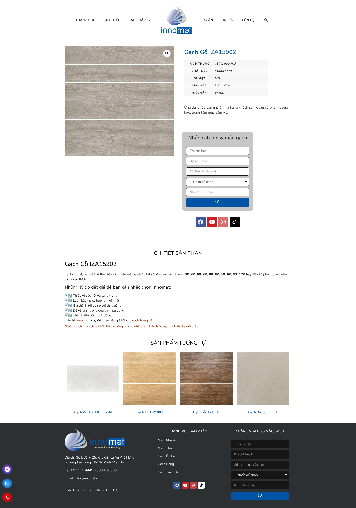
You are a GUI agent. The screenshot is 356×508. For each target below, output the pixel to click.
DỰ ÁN (207, 20)
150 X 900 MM (225, 63)
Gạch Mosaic (167, 440)
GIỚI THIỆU (112, 20)
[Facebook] (201, 222)
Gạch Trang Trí (168, 472)
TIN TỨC (227, 20)
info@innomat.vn (87, 478)
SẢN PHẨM (137, 20)
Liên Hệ (93, 490)
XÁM (227, 85)
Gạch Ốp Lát (167, 456)
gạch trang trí (141, 320)
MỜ (217, 78)
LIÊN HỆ (248, 20)
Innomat (82, 320)
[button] (266, 20)
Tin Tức (111, 490)
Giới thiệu (73, 490)
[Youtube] (212, 222)
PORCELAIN (223, 70)
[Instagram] (223, 222)
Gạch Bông (166, 464)
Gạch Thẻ (165, 448)
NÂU (218, 85)
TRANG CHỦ (85, 20)
